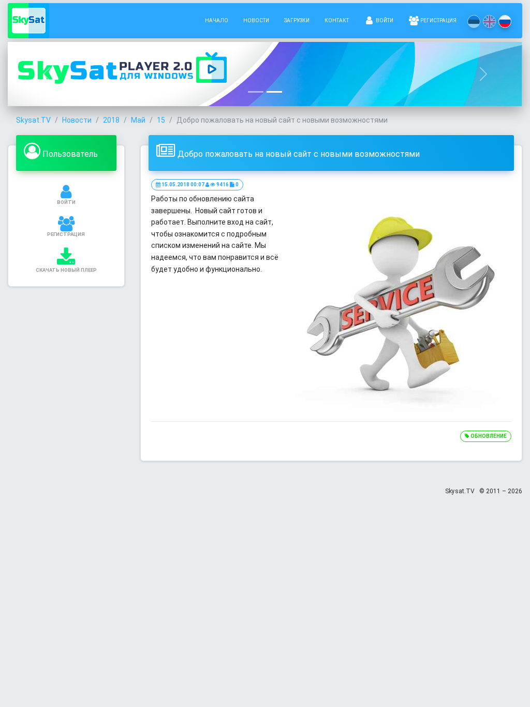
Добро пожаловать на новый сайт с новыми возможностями (299, 154)
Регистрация (438, 20)
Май (138, 120)
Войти (384, 20)
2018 (111, 120)
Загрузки (297, 20)
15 (161, 120)
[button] (46, 74)
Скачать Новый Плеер (66, 270)
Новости (256, 20)
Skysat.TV (33, 120)
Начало (216, 20)
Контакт (337, 20)
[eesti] (473, 21)
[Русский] (504, 21)
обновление (488, 436)
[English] (489, 21)
